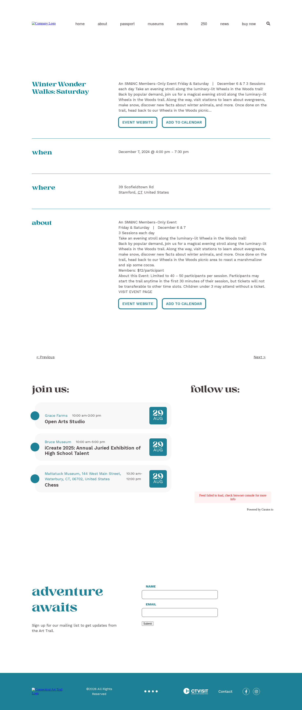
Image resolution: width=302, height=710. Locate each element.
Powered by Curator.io (260, 509)
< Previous (45, 357)
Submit (147, 623)
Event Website (137, 122)
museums (156, 23)
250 (204, 23)
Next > (260, 357)
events (182, 23)
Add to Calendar (184, 122)
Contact (225, 691)
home (80, 23)
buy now (249, 23)
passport (127, 23)
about (102, 23)
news (224, 23)
